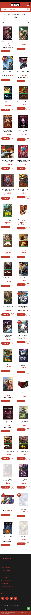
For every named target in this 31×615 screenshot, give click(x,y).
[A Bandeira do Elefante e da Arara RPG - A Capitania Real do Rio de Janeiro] (28, 314)
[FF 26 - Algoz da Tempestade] (12, 257)
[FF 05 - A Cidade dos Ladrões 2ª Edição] (12, 138)
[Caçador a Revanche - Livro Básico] (28, 228)
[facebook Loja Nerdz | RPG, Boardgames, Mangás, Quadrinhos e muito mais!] (7, 598)
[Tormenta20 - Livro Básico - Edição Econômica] (28, 168)
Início (5, 14)
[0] (28, 5)
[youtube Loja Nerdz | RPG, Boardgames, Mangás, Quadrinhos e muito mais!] (11, 598)
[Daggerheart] (12, 401)
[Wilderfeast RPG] (12, 545)
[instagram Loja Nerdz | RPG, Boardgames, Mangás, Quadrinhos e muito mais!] (2, 598)
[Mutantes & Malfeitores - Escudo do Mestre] (12, 168)
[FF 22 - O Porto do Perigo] (28, 458)
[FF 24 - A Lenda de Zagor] (28, 108)
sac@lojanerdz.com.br (8, 586)
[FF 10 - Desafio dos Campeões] (28, 257)
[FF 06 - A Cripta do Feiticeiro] (12, 286)
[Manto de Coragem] (28, 49)
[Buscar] (28, 9)
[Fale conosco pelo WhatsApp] (28, 608)
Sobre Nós (3, 562)
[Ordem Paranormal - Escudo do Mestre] (28, 401)
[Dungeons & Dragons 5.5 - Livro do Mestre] (28, 81)
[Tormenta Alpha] (12, 515)
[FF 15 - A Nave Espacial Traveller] (28, 372)
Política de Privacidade (6, 570)
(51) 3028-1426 (6, 583)
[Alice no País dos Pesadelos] (12, 343)
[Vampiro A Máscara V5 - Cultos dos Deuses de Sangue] (12, 431)
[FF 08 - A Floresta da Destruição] (12, 314)
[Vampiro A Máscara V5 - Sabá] (28, 139)
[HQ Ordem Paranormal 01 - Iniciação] (12, 51)
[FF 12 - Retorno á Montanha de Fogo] (12, 487)
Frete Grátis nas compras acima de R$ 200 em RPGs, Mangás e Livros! (15, 1)
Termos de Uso (4, 564)
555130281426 (6, 580)
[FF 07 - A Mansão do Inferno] (28, 487)
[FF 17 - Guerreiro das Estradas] (28, 197)
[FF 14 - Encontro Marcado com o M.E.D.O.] (12, 227)
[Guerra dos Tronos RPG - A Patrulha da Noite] (28, 516)
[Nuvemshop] (5, 609)
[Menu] (2, 5)
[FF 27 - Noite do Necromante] (12, 110)
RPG (9, 14)
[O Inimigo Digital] (28, 543)
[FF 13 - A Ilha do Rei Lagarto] (28, 429)
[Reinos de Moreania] (28, 342)
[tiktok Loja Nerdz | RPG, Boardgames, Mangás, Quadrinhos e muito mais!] (15, 598)
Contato (3, 573)
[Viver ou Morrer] (28, 284)
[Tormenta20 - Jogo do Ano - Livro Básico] (12, 198)
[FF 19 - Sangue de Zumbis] (12, 371)
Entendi (28, 613)
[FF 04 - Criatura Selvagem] (12, 458)
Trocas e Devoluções (6, 567)
